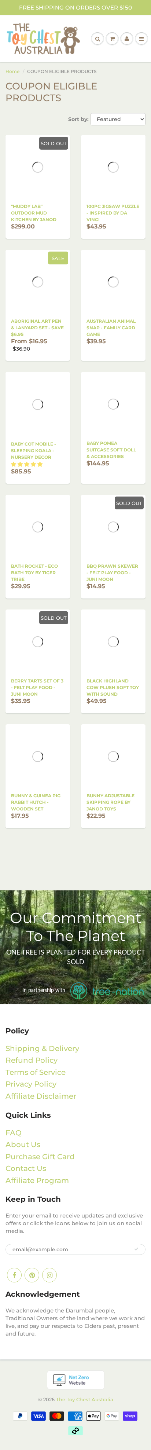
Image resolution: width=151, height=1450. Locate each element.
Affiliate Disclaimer (40, 1096)
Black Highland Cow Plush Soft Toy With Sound (112, 687)
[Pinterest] (32, 1275)
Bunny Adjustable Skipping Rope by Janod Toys (110, 802)
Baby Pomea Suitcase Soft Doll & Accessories (111, 449)
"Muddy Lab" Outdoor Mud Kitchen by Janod (33, 213)
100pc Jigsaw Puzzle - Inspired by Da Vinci (112, 213)
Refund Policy (31, 1060)
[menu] (141, 39)
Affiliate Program (37, 1180)
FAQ (13, 1132)
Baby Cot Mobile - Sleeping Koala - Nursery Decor (33, 450)
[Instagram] (49, 1275)
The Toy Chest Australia (84, 1399)
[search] (97, 39)
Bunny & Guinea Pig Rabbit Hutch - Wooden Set (35, 802)
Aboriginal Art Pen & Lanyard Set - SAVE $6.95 (37, 327)
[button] (27, 464)
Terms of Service (35, 1072)
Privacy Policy (30, 1084)
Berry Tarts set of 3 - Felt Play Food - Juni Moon (37, 687)
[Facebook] (14, 1275)
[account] (126, 38)
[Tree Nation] (75, 1379)
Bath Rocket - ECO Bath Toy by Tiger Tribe (34, 572)
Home (12, 71)
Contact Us (25, 1168)
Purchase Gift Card (40, 1156)
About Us (22, 1144)
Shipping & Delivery (42, 1048)
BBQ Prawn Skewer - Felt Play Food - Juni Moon (112, 572)
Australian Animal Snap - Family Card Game (111, 327)
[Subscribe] (136, 1249)
